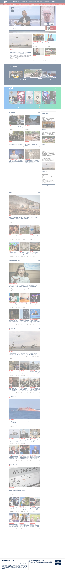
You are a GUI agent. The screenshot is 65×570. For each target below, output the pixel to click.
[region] (32, 564)
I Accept (58, 561)
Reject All (57, 564)
